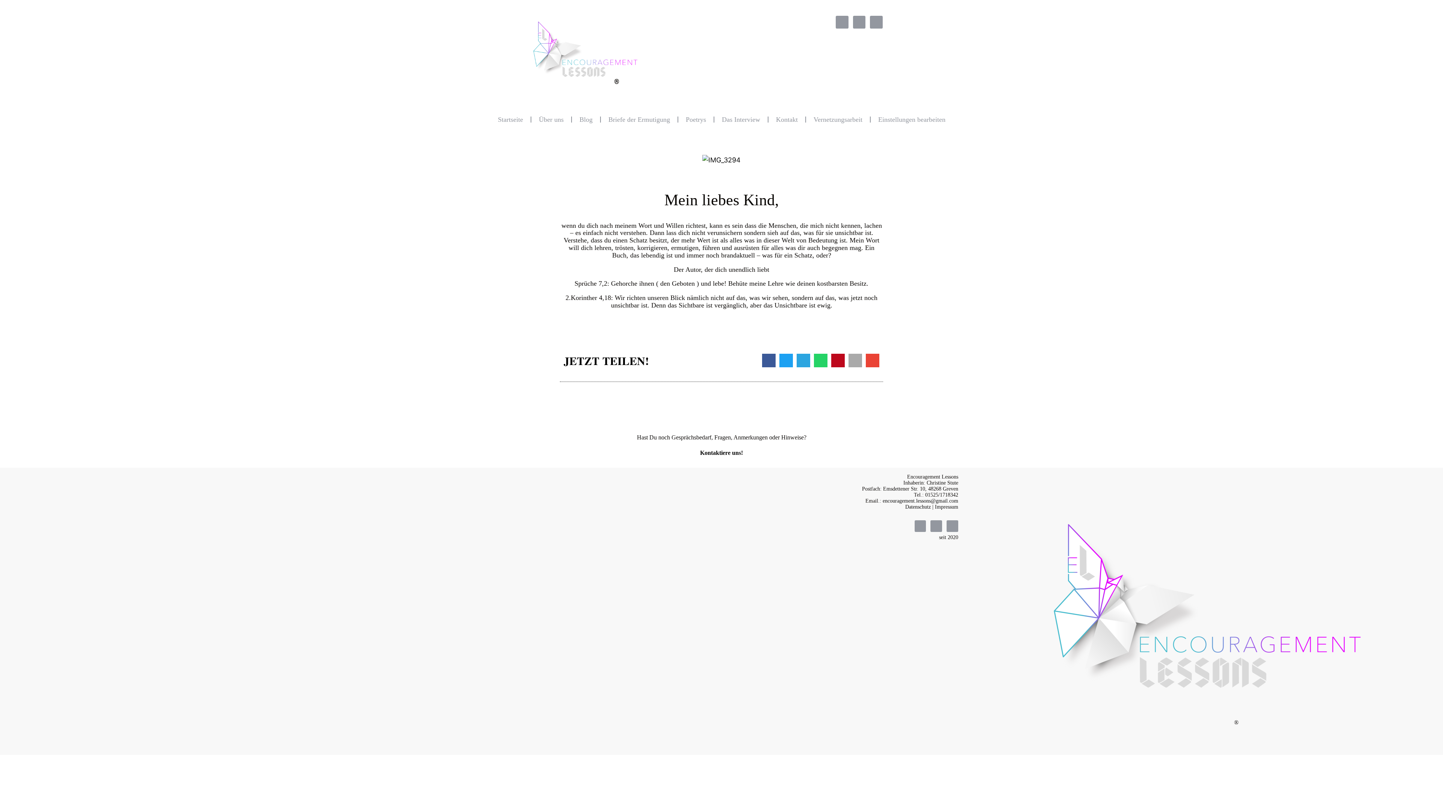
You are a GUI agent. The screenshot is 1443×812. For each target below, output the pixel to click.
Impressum (946, 507)
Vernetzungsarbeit (838, 119)
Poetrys (696, 119)
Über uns (551, 119)
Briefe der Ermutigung (639, 119)
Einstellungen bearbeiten (911, 119)
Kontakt (787, 119)
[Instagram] (859, 22)
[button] (769, 360)
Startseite (510, 119)
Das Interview (741, 119)
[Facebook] (842, 22)
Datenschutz (918, 507)
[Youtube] (876, 22)
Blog (586, 119)
